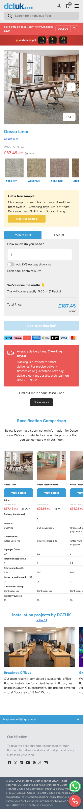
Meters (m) (23, 235)
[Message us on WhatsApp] (75, 786)
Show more (41, 402)
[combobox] (41, 16)
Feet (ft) (60, 235)
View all (41, 620)
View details (18, 492)
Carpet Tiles (11, 138)
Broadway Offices (17, 672)
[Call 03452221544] (75, 801)
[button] (67, 6)
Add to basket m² (41, 326)
